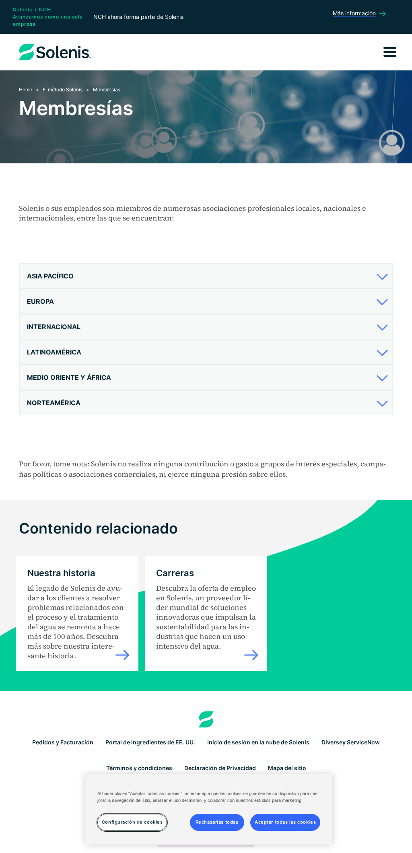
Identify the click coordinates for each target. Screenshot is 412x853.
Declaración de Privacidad (220, 767)
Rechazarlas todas (217, 822)
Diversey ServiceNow (350, 742)
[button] (205, 276)
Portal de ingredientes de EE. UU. (150, 742)
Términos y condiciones (139, 767)
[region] (208, 809)
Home (25, 90)
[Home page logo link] (206, 719)
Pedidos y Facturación (62, 742)
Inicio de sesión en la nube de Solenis (258, 742)
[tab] (206, 276)
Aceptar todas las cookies (285, 822)
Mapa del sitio (287, 767)
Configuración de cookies (132, 822)
